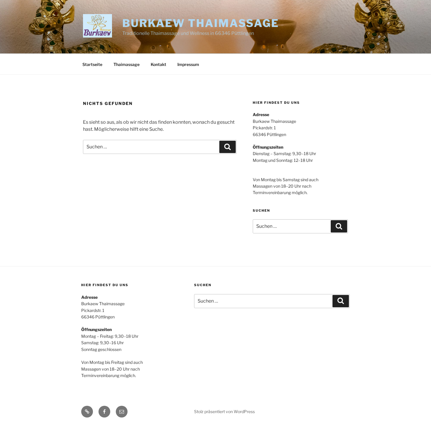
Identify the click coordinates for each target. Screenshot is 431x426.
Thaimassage (126, 64)
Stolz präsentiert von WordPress (224, 411)
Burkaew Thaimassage (200, 23)
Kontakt (158, 64)
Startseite (92, 64)
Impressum (188, 64)
